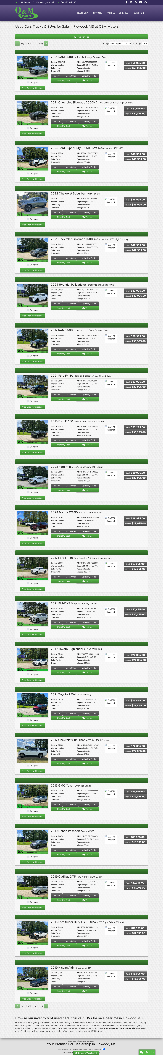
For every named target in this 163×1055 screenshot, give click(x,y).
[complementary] (156, 1048)
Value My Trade (89, 76)
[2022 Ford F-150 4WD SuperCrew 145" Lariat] (32, 477)
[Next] (46, 43)
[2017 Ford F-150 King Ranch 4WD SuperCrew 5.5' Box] (32, 568)
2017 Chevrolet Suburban (80, 740)
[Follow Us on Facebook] (127, 2)
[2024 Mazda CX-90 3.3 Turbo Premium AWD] (32, 523)
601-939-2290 (68, 2)
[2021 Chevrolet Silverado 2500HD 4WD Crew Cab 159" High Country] (32, 113)
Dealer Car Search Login (65, 1049)
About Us (75, 1041)
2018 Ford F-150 (77, 421)
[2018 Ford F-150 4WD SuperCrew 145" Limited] (32, 432)
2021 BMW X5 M (74, 603)
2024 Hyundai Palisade (82, 284)
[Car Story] (117, 65)
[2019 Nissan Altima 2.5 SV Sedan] (32, 978)
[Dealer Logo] (27, 13)
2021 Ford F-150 (81, 375)
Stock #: (54, 62)
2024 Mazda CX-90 (77, 512)
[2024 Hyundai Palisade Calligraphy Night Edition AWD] (32, 295)
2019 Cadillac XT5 (76, 876)
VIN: (78, 62)
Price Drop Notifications (32, 88)
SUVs (95, 1022)
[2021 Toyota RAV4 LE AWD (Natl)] (32, 705)
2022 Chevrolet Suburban (75, 193)
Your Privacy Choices (95, 1049)
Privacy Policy (91, 1041)
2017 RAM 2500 (79, 330)
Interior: (54, 65)
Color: (53, 68)
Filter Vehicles (82, 37)
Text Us (88, 80)
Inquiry (57, 76)
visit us (35, 1031)
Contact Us (82, 1041)
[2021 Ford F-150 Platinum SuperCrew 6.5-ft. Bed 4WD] (32, 386)
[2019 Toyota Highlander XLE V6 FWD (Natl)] (32, 659)
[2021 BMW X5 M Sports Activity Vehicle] (32, 614)
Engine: (80, 65)
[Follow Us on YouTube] (141, 2)
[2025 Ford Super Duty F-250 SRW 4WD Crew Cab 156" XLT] (32, 158)
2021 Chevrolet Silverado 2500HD (92, 102)
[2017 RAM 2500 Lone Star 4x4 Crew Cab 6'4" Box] (32, 341)
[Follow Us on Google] (146, 2)
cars (83, 1022)
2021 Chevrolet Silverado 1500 (89, 239)
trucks (89, 1022)
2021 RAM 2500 (78, 57)
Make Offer (71, 76)
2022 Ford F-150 (77, 466)
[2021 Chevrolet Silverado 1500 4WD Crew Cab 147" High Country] (32, 249)
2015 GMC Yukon (71, 785)
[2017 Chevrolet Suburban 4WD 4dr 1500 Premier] (32, 750)
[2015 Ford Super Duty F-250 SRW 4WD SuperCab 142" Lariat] (32, 933)
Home (70, 1041)
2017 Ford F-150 (81, 557)
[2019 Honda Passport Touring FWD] (32, 841)
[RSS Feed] (136, 2)
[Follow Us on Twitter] (131, 2)
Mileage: (80, 71)
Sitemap (85, 1049)
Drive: (53, 71)
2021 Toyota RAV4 (71, 694)
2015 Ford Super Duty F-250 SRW (87, 922)
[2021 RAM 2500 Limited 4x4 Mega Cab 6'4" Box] (32, 67)
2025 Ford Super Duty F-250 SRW (87, 148)
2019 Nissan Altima (71, 967)
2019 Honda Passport (72, 831)
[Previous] (17, 43)
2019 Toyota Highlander (77, 649)
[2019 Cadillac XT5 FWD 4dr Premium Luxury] (32, 887)
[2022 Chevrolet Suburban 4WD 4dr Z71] (32, 204)
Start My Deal (63, 80)
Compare (34, 82)
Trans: (79, 68)
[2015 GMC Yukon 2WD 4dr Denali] (32, 796)
